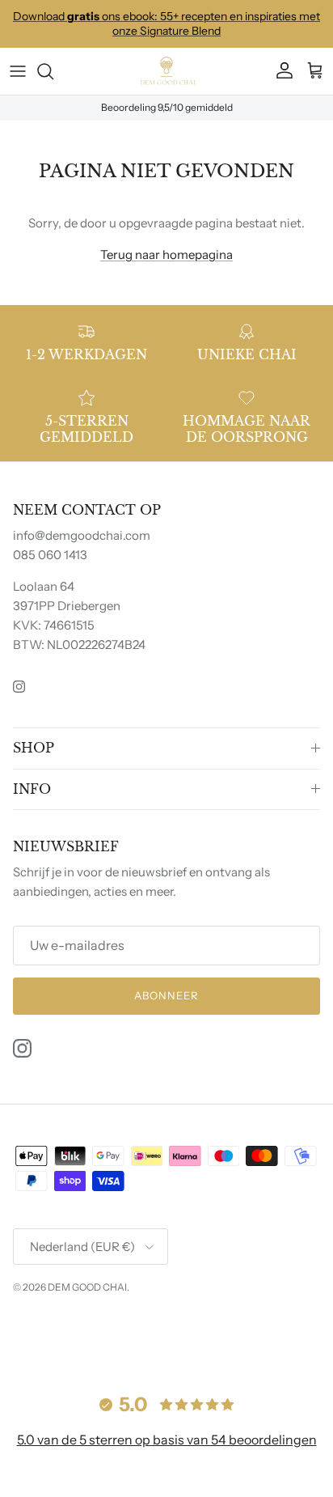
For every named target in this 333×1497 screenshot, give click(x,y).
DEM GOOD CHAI (87, 1287)
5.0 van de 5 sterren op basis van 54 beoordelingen (167, 1439)
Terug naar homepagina (166, 254)
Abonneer (166, 995)
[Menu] (18, 71)
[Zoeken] (53, 71)
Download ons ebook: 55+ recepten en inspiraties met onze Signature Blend (166, 23)
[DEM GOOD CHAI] (166, 71)
